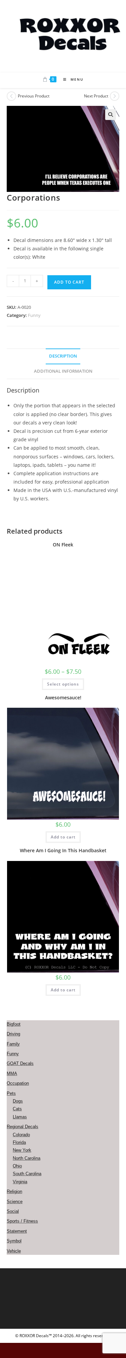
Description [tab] (63, 356)
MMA (12, 1073)
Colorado (21, 1134)
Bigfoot (13, 1024)
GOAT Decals (20, 1063)
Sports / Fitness (22, 1221)
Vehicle (14, 1250)
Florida (19, 1142)
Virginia (20, 1181)
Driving (13, 1033)
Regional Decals (22, 1126)
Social (13, 1211)
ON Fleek (63, 544)
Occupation (18, 1083)
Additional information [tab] (63, 371)
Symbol (14, 1240)
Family (13, 1043)
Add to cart (69, 282)
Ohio (17, 1165)
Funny (34, 315)
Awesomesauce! (63, 697)
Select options (63, 684)
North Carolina (26, 1158)
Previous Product (33, 96)
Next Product (96, 96)
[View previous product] (11, 96)
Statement (17, 1231)
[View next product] (114, 96)
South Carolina (27, 1173)
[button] (110, 114)
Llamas (20, 1116)
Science (15, 1201)
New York (22, 1150)
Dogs (18, 1101)
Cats (17, 1108)
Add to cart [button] (63, 837)
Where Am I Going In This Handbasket (63, 850)
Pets (11, 1093)
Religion (14, 1191)
